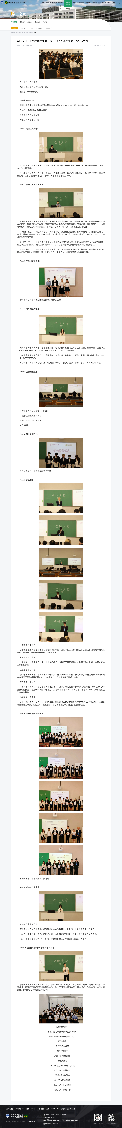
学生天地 (14, 22)
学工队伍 (37, 22)
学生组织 (22, 22)
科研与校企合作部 (44, 1109)
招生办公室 (34, 1109)
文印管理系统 (71, 1109)
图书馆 (53, 1109)
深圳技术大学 (20, 1109)
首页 (17, 33)
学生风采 (44, 22)
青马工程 (23, 28)
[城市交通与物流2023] (15, 2)
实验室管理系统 (61, 1109)
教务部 (27, 1109)
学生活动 (40, 28)
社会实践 (31, 28)
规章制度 (29, 22)
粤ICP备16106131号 (31, 1121)
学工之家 (21, 33)
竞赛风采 (48, 28)
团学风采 (14, 28)
